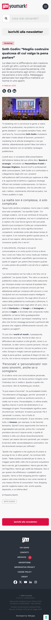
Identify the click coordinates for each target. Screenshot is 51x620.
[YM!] (14, 6)
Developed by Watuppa (25, 616)
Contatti (24, 552)
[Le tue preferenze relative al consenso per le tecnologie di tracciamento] (46, 617)
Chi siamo (24, 547)
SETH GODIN (9, 501)
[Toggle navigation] (45, 6)
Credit (24, 576)
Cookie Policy (24, 572)
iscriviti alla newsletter (25, 32)
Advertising (25, 562)
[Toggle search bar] (6, 18)
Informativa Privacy (24, 567)
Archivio (21, 557)
